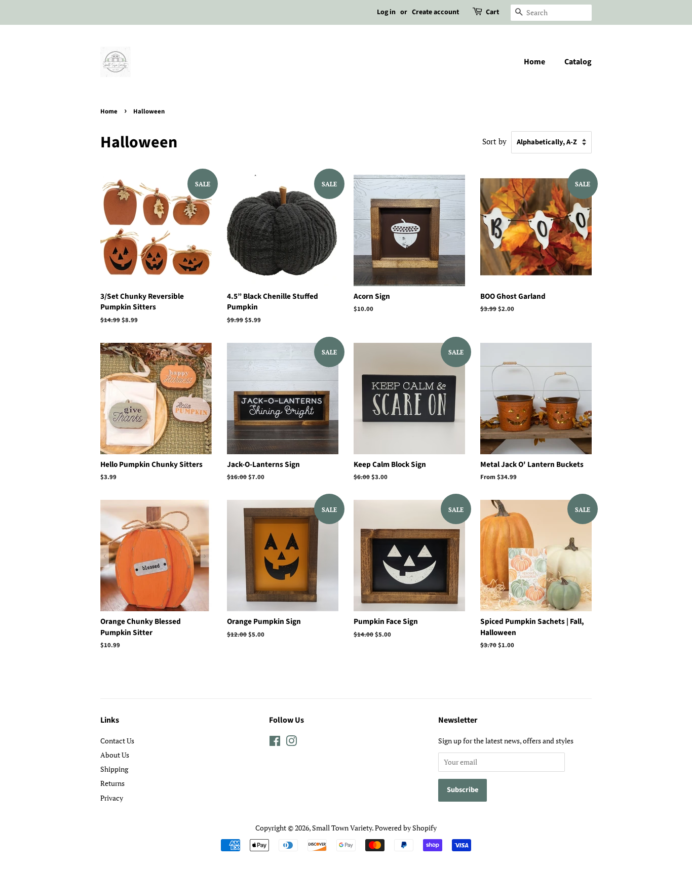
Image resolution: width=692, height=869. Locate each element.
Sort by (494, 141)
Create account (435, 12)
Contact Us (117, 740)
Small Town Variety (342, 828)
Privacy (111, 798)
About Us (114, 755)
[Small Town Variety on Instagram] (291, 742)
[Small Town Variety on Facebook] (275, 742)
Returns (112, 783)
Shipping (114, 769)
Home (534, 61)
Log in (386, 12)
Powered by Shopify (406, 828)
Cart (492, 12)
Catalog (578, 61)
